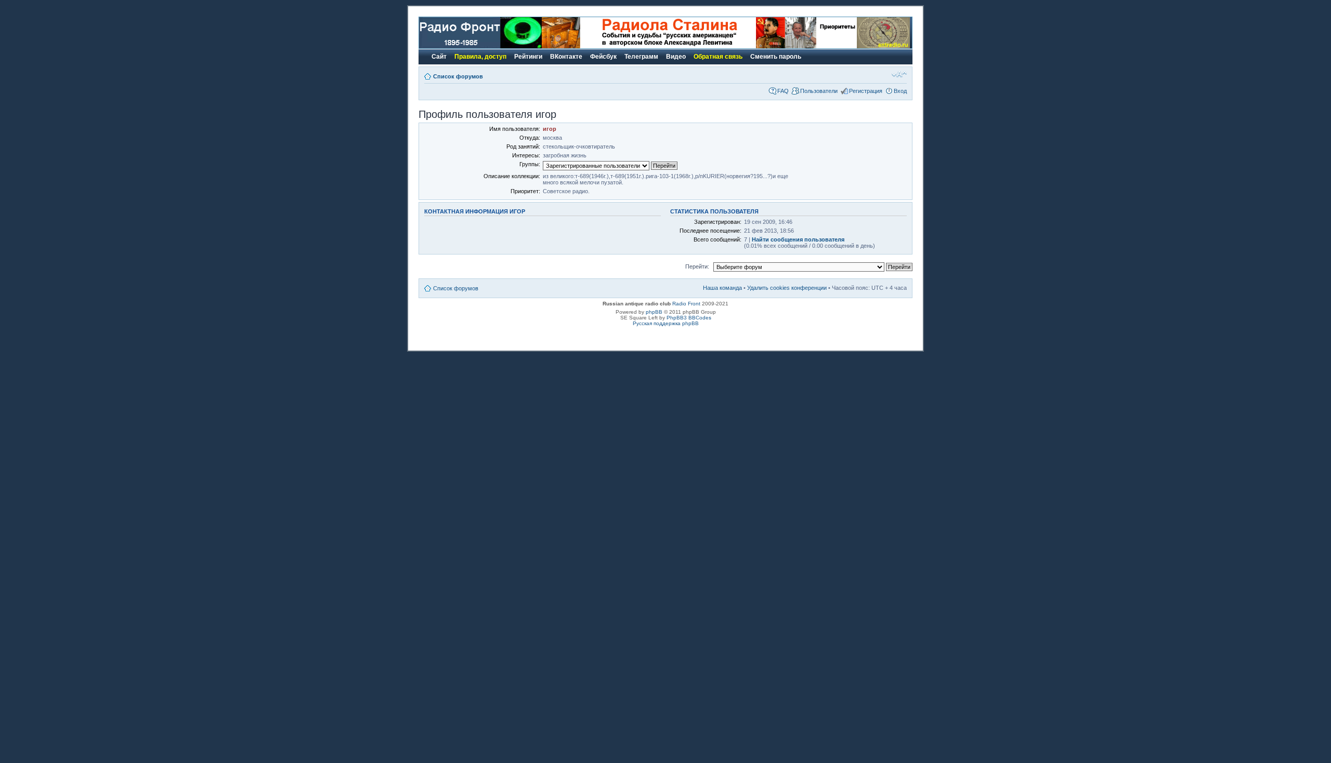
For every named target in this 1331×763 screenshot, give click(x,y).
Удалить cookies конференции (787, 288)
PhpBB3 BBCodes (689, 317)
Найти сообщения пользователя (798, 239)
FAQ (783, 91)
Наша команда (722, 288)
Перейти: (697, 266)
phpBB (654, 312)
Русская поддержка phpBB (666, 323)
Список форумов (458, 76)
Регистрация (865, 91)
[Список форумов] (480, 46)
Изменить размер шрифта (899, 74)
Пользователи (819, 91)
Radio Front (686, 303)
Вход (900, 91)
